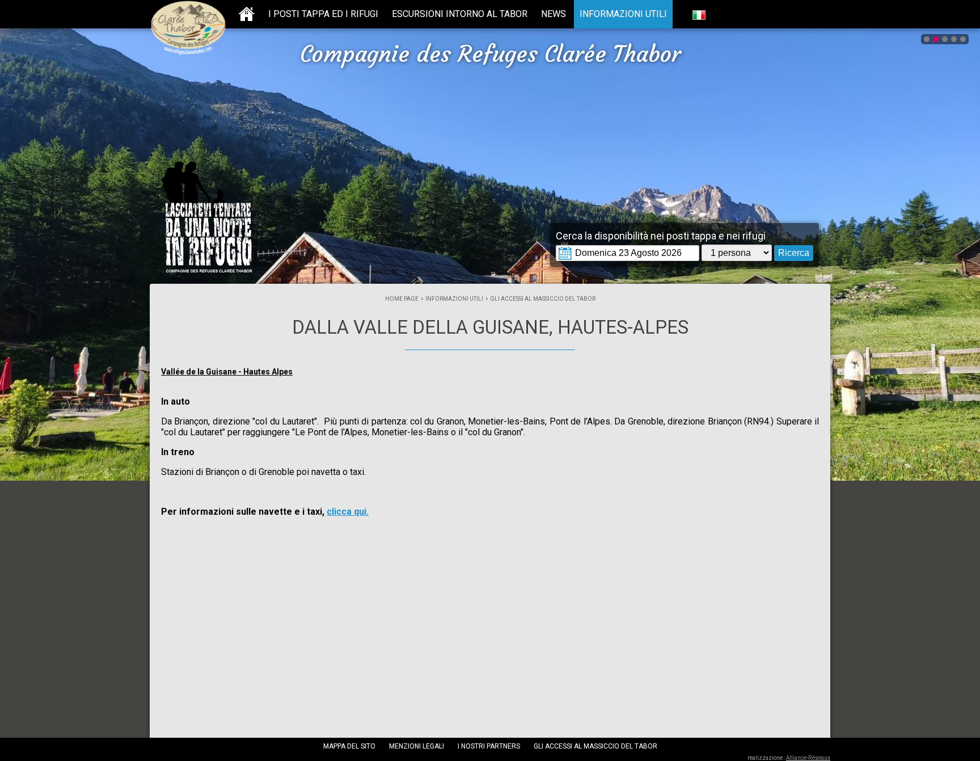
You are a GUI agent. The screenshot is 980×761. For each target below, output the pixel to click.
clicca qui (348, 511)
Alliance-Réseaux (808, 758)
